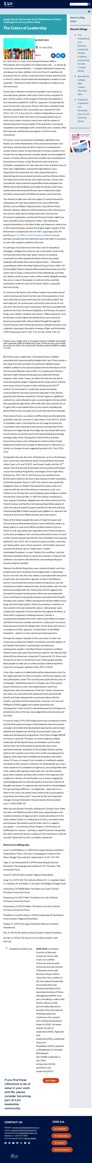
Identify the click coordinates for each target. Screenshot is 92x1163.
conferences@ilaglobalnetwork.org (23, 1130)
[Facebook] (5, 1143)
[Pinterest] (29, 1143)
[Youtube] (13, 1143)
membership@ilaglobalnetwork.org (26, 1127)
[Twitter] (9, 1143)
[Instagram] (21, 1143)
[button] (89, 11)
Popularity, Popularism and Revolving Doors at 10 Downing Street (83, 110)
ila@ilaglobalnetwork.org (27, 1133)
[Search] (89, 4)
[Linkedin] (17, 1143)
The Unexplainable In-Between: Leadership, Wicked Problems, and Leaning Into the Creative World (84, 53)
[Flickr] (25, 1143)
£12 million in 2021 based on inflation (33, 235)
